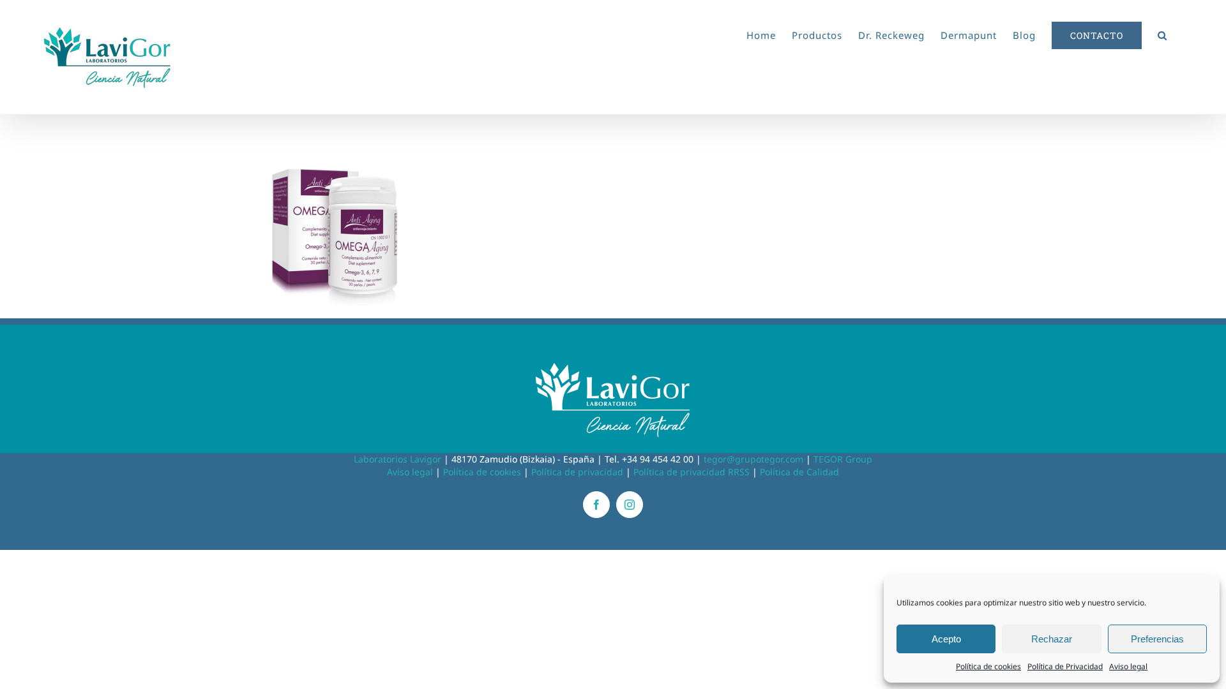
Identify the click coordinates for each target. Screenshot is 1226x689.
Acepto (946, 638)
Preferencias (1157, 638)
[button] (1162, 33)
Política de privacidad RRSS (691, 472)
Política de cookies (988, 666)
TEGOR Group (843, 459)
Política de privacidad (577, 472)
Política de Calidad (799, 472)
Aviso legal (1128, 666)
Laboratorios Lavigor (397, 459)
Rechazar (1051, 638)
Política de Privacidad (1065, 666)
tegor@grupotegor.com (753, 459)
